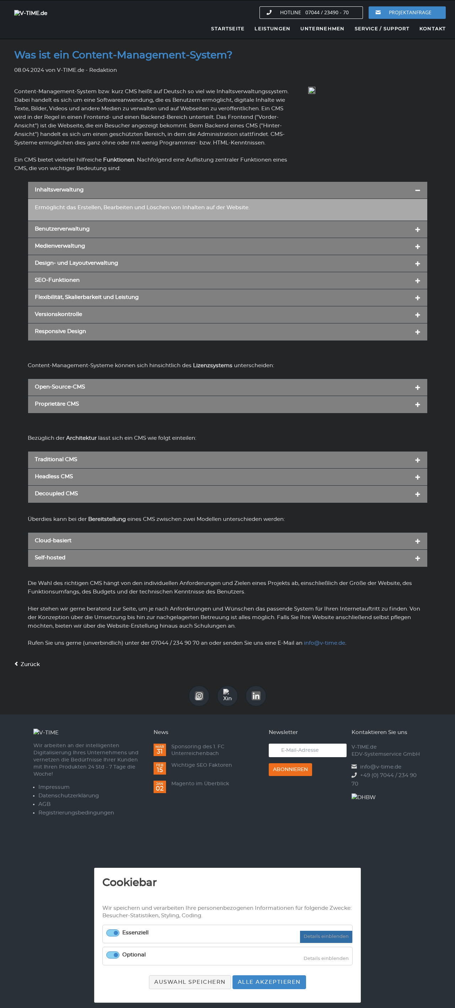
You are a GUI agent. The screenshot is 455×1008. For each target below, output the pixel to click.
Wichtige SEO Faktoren (201, 765)
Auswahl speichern (190, 982)
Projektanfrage (410, 12)
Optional (134, 954)
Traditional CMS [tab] (56, 459)
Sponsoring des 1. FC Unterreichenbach (197, 750)
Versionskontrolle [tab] (58, 314)
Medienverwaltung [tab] (60, 246)
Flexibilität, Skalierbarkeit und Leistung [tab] (87, 297)
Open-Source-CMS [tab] (60, 387)
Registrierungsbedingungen (76, 813)
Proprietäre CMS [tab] (57, 404)
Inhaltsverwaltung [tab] (59, 189)
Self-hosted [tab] (50, 557)
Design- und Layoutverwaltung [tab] (76, 263)
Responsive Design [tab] (60, 331)
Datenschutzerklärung (68, 795)
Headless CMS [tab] (54, 476)
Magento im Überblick (200, 783)
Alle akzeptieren (269, 982)
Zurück (30, 664)
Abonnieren (290, 769)
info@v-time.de (380, 767)
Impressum (54, 787)
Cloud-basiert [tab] (53, 540)
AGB (44, 804)
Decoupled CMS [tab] (56, 493)
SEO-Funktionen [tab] (57, 280)
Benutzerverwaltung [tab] (62, 229)
